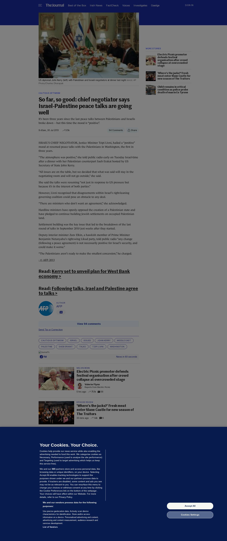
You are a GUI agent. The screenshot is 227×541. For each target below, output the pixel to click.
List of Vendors (50, 527)
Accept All (190, 506)
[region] (113, 484)
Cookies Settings (190, 515)
